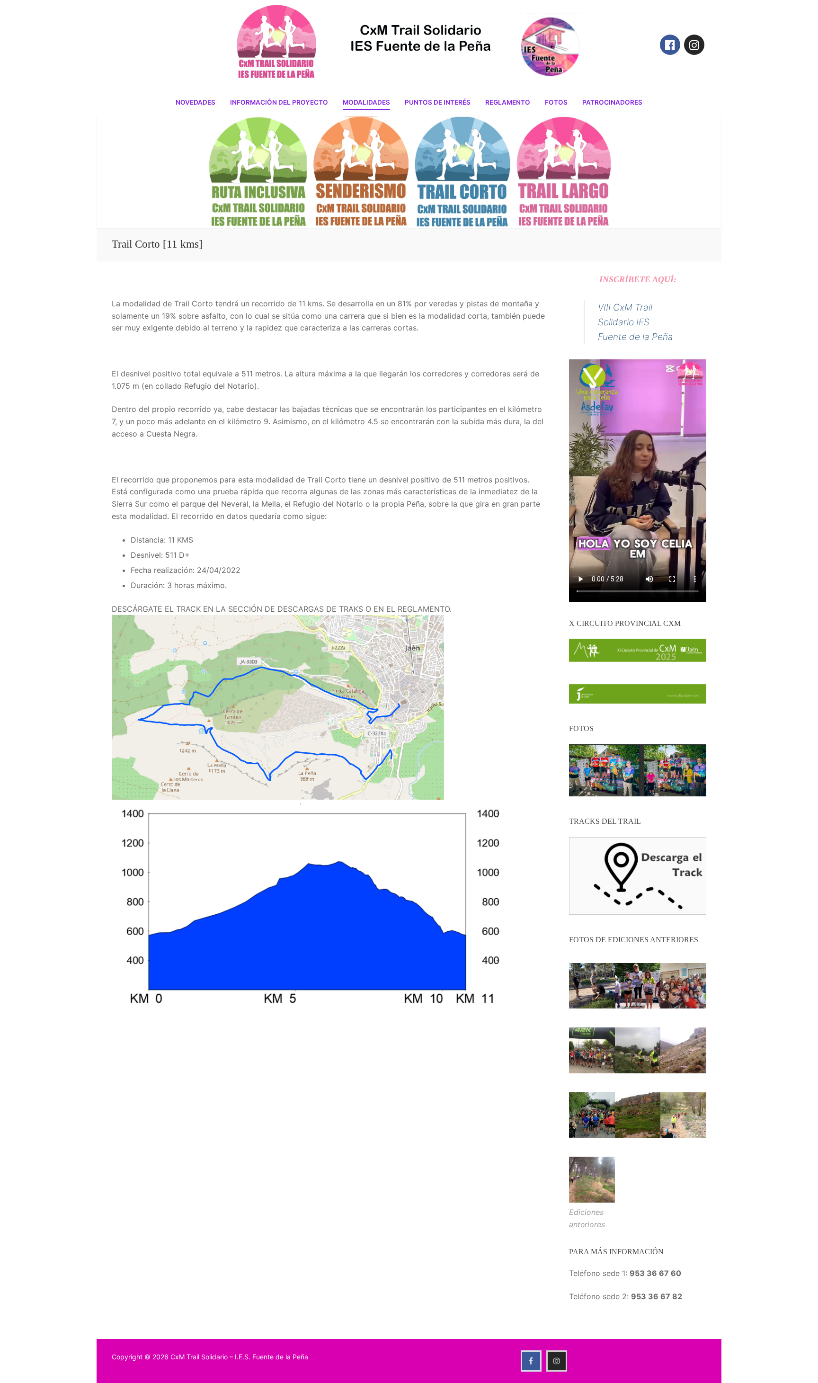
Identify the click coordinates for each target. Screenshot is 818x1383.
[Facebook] (670, 45)
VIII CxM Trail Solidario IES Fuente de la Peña (635, 322)
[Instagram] (694, 45)
